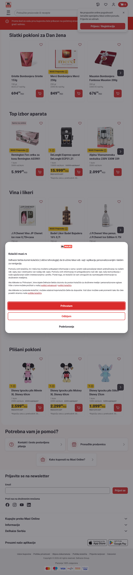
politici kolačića (64, 285)
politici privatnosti (49, 285)
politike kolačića (35, 293)
